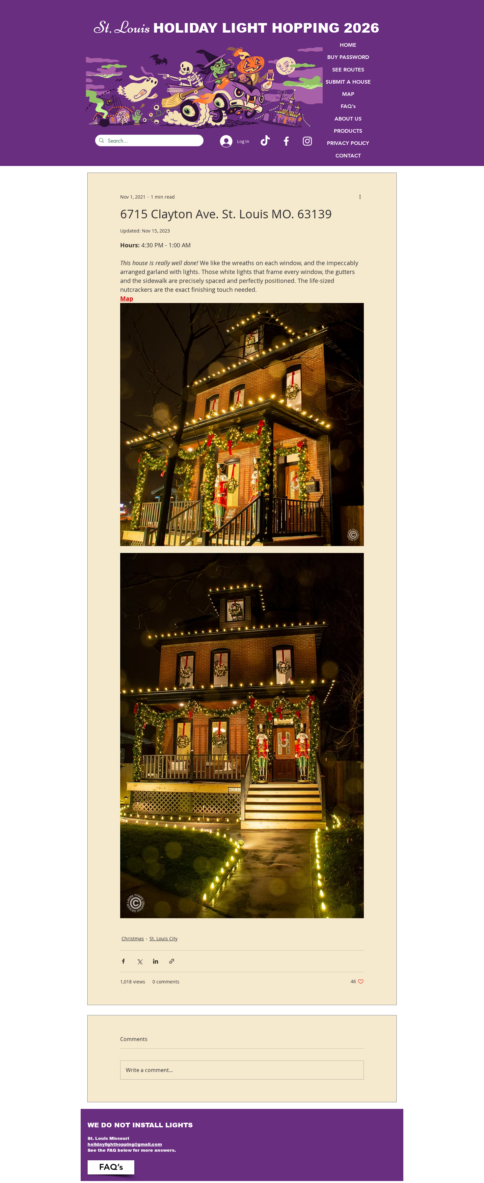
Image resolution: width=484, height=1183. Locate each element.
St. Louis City (163, 938)
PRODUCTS (348, 131)
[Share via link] (172, 961)
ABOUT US (348, 119)
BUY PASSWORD (348, 57)
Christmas (132, 938)
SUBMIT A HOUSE (348, 82)
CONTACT (348, 155)
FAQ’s (348, 106)
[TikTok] (265, 141)
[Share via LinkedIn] (155, 961)
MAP (348, 94)
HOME (348, 45)
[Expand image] (242, 424)
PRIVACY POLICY (348, 143)
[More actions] (360, 197)
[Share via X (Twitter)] (139, 961)
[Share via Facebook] (123, 961)
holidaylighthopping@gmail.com (125, 1144)
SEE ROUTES (348, 70)
